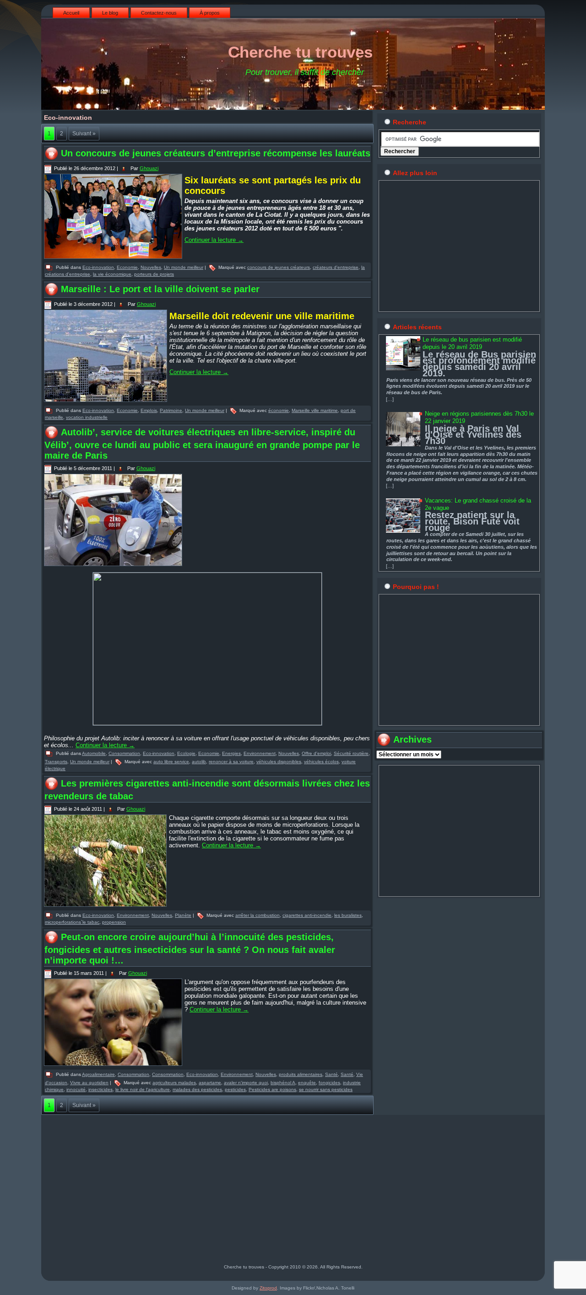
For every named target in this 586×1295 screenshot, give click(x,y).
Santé (331, 1074)
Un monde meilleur (183, 267)
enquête (307, 1082)
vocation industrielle (87, 417)
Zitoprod (268, 1287)
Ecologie (186, 753)
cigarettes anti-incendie (306, 915)
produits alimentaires (300, 1074)
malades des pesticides (197, 1089)
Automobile (94, 753)
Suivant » (84, 133)
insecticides (100, 1089)
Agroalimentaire (98, 1074)
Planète (183, 915)
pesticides (235, 1089)
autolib (199, 761)
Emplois (149, 410)
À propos (210, 13)
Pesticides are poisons (272, 1089)
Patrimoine (171, 410)
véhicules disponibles (278, 761)
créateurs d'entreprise (335, 267)
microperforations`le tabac (72, 922)
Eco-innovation (98, 267)
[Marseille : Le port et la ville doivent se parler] (106, 402)
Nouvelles (151, 267)
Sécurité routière (351, 753)
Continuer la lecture (214, 239)
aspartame (210, 1082)
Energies (231, 753)
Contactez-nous (159, 13)
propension (114, 922)
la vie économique (112, 274)
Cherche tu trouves (300, 52)
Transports (56, 761)
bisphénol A (283, 1082)
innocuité (76, 1089)
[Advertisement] (459, 246)
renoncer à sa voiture (231, 761)
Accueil (71, 13)
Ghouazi (149, 168)
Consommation (124, 753)
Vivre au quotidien (89, 1082)
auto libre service (171, 761)
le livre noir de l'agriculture (142, 1089)
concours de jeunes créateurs (278, 267)
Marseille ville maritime (315, 410)
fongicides (329, 1082)
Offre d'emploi (316, 753)
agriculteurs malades (174, 1082)
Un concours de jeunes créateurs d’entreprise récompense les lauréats (215, 153)
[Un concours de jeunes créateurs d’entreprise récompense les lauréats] (114, 259)
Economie (127, 267)
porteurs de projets (154, 274)
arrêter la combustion (257, 915)
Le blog (110, 13)
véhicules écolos (321, 761)
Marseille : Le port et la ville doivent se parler (160, 289)
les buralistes (348, 915)
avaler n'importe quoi (246, 1082)
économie (278, 410)
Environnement (260, 753)
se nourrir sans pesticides (326, 1089)
